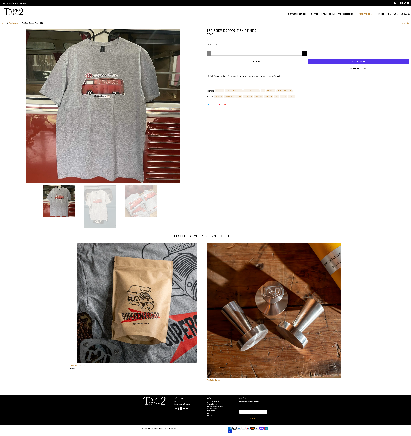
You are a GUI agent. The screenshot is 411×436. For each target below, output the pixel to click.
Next (408, 23)
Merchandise (364, 14)
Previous (402, 23)
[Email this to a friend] (225, 104)
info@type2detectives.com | (10, 3)
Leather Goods (248, 96)
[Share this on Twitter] (209, 104)
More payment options (358, 68)
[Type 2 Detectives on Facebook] (398, 3)
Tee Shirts (291, 96)
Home (3, 23)
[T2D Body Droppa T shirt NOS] (102, 106)
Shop (263, 91)
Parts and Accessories (342, 14)
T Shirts (283, 96)
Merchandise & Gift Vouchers (233, 91)
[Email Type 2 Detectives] (395, 3)
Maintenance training (321, 14)
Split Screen (268, 96)
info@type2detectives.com (182, 404)
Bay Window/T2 (229, 96)
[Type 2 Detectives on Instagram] (401, 3)
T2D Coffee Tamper (213, 380)
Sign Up (253, 418)
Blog (387, 14)
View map (209, 415)
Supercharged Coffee (77, 366)
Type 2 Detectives (152, 428)
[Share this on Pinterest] (220, 104)
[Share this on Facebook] (214, 104)
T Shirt (276, 96)
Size (208, 40)
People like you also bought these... (205, 236)
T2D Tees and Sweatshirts (284, 91)
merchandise (258, 96)
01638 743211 (22, 3)
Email (241, 407)
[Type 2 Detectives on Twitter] (405, 3)
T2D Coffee (379, 14)
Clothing (239, 96)
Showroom (293, 14)
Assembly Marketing (171, 428)
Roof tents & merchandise (251, 91)
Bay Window (218, 96)
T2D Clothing (270, 91)
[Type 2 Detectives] (13, 11)
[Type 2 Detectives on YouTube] (408, 3)
